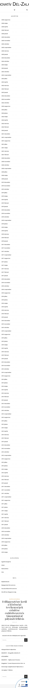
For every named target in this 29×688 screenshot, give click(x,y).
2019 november (5, 185)
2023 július (4, 78)
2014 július (4, 379)
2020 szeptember (6, 168)
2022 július (4, 109)
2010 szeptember (6, 538)
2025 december (5, 37)
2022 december (5, 96)
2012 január (4, 483)
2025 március (5, 51)
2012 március (5, 476)
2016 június (4, 300)
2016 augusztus (5, 293)
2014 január (4, 400)
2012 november (5, 448)
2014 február (5, 396)
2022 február (5, 127)
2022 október (5, 102)
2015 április (4, 348)
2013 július (4, 421)
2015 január (4, 358)
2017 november (5, 248)
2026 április (4, 26)
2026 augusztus (5, 20)
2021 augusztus (5, 141)
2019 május (4, 196)
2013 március (5, 434)
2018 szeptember (6, 220)
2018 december (5, 210)
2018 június (4, 223)
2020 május (4, 175)
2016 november (5, 282)
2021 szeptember (6, 137)
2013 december (5, 403)
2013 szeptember (6, 414)
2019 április (4, 199)
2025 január (4, 54)
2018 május (4, 227)
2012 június (4, 465)
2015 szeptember (6, 331)
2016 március (5, 310)
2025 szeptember (6, 47)
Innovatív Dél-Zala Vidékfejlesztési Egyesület (14, 635)
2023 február (5, 89)
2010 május (4, 552)
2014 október (5, 369)
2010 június (4, 548)
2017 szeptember (6, 255)
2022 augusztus (5, 106)
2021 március (5, 151)
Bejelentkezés (5, 581)
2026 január (4, 33)
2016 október (5, 286)
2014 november (5, 365)
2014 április (4, 389)
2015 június (4, 341)
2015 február (5, 355)
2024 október (5, 61)
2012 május (4, 469)
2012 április (4, 472)
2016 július (4, 296)
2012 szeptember (6, 455)
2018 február (5, 237)
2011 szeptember (6, 497)
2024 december (5, 58)
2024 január (4, 68)
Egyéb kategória (6, 561)
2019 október (5, 189)
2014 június (4, 382)
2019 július (4, 192)
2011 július (4, 503)
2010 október (5, 535)
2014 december (5, 362)
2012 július (4, 462)
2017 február (5, 272)
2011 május (4, 510)
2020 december (5, 158)
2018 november (5, 213)
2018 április (4, 230)
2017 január (4, 275)
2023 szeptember (6, 75)
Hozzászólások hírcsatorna (9, 588)
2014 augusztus (5, 376)
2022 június (4, 113)
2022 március (5, 123)
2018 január (4, 241)
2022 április (4, 120)
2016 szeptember (6, 289)
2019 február (5, 203)
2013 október (5, 410)
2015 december (5, 320)
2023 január (4, 92)
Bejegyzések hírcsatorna (8, 585)
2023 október (5, 71)
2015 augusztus (5, 334)
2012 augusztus (5, 459)
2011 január (4, 524)
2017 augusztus (5, 258)
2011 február (5, 521)
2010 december (5, 528)
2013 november (5, 407)
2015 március (5, 351)
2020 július (4, 172)
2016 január (4, 317)
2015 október (5, 327)
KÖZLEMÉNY (4, 656)
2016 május (4, 303)
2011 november (5, 490)
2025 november (5, 40)
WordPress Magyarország (8, 592)
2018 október (5, 217)
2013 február (5, 438)
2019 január (4, 206)
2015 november (5, 324)
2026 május (4, 23)
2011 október (5, 493)
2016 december (5, 279)
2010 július (4, 545)
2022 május (4, 116)
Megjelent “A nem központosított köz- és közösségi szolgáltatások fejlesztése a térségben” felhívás (13, 667)
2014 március (5, 393)
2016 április (4, 306)
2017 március (5, 268)
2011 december (5, 486)
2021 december (5, 134)
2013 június (4, 424)
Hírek (2, 565)
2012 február (5, 479)
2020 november (5, 161)
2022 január (4, 130)
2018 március (5, 234)
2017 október (5, 251)
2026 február (5, 30)
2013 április (4, 431)
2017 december (5, 244)
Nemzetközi (4, 568)
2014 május (4, 386)
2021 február (5, 154)
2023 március (5, 85)
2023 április (4, 82)
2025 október (5, 44)
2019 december (5, 182)
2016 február (5, 313)
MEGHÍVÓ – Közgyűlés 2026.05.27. (10, 653)
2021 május (4, 147)
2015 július (4, 338)
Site (2, 572)
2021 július (4, 144)
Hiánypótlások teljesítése (8, 649)
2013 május (4, 427)
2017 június (4, 261)
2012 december (5, 445)
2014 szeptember (6, 372)
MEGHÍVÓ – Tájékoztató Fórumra (10, 660)
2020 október (5, 165)
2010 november (5, 531)
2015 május (4, 344)
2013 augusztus (5, 417)
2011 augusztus (5, 500)
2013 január (4, 441)
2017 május (4, 265)
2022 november (5, 99)
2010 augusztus (5, 542)
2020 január (4, 179)
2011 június (4, 507)
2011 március (5, 517)
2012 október (5, 452)
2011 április (4, 514)
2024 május (4, 64)
